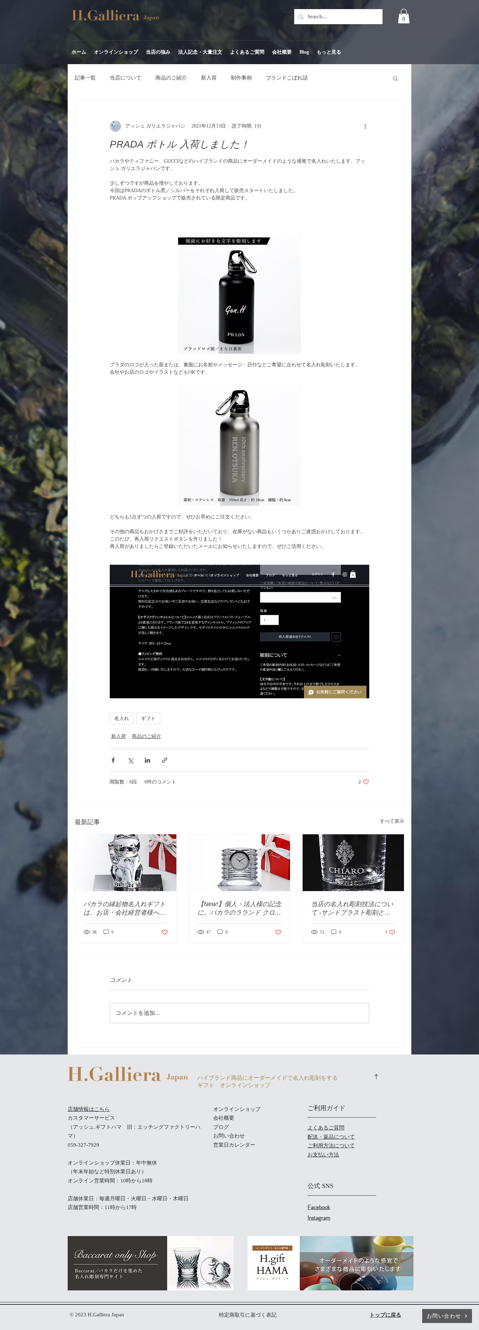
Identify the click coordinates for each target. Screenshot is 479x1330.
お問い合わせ (229, 1136)
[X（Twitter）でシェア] (130, 760)
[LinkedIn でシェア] (147, 760)
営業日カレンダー (234, 1145)
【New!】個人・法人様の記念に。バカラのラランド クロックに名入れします (239, 909)
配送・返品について (331, 1137)
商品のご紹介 (171, 78)
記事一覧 (85, 78)
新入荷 (209, 78)
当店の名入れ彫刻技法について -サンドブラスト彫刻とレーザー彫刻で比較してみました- (352, 909)
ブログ (221, 1127)
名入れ (121, 718)
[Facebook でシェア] (113, 760)
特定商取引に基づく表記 (248, 1315)
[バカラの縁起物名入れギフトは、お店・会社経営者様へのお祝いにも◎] (125, 862)
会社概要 (223, 1118)
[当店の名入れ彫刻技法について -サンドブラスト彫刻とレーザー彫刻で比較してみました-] (353, 862)
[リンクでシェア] (164, 760)
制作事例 (241, 78)
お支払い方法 (323, 1155)
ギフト (148, 718)
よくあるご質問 (326, 1128)
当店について (125, 78)
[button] (404, 16)
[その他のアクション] (365, 126)
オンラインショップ (237, 1109)
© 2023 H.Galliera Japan (98, 1314)
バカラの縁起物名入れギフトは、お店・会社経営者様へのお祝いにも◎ (124, 909)
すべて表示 (392, 821)
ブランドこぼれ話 (287, 78)
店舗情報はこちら (89, 1109)
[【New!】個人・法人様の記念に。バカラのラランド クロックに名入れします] (239, 862)
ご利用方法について (331, 1145)
